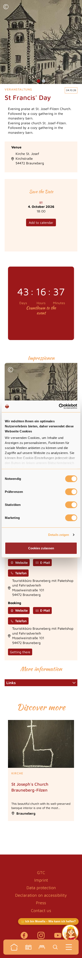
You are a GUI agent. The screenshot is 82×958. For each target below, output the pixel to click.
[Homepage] (14, 947)
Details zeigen (58, 535)
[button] (5, 7)
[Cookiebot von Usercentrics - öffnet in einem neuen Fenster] (59, 406)
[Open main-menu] (68, 947)
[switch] (71, 491)
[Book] (41, 947)
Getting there (20, 652)
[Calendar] (28, 947)
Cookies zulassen (41, 548)
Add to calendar (41, 222)
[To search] (55, 947)
